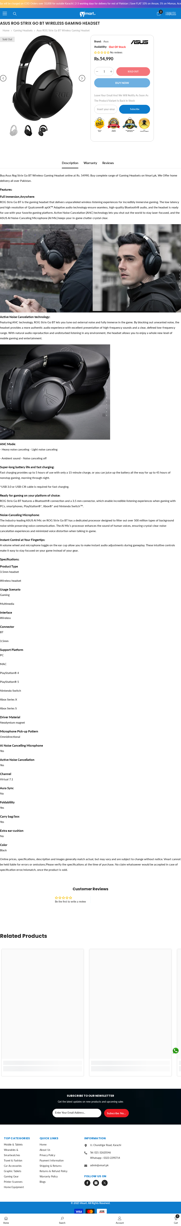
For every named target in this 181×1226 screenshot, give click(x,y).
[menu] (5, 13)
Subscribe (134, 109)
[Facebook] (87, 1183)
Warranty (90, 163)
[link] (42, 1063)
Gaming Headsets (23, 30)
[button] (3, 78)
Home (6, 30)
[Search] (15, 14)
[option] (42, 78)
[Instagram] (96, 1183)
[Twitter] (105, 1183)
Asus (106, 41)
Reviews (108, 163)
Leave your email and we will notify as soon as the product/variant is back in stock (121, 98)
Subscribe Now (116, 1113)
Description (70, 163)
